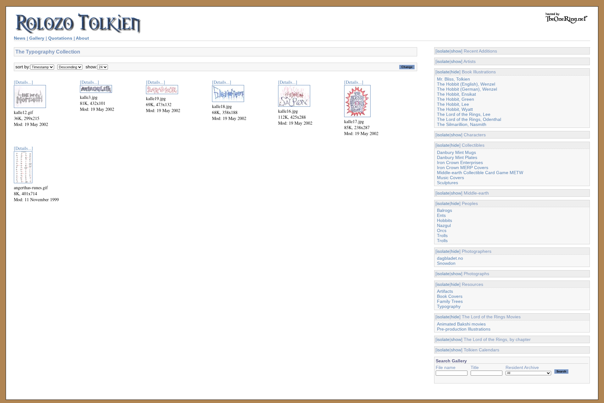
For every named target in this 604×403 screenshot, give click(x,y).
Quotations (60, 38)
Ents (441, 215)
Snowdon (446, 263)
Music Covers (450, 177)
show (456, 51)
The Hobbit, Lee (453, 104)
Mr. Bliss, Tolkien (453, 79)
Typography (449, 306)
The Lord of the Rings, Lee (463, 114)
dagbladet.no (450, 258)
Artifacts (445, 291)
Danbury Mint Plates (457, 157)
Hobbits (444, 220)
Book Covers (449, 296)
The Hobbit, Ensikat (456, 94)
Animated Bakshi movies (461, 323)
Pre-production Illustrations (463, 329)
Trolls (442, 235)
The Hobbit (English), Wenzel (466, 84)
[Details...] (23, 82)
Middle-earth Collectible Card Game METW (480, 172)
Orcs (441, 230)
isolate (443, 51)
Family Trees (450, 301)
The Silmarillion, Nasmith (461, 124)
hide (455, 71)
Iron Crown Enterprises (460, 162)
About (82, 38)
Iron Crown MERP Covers (462, 167)
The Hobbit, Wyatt (455, 109)
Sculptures (447, 182)
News (19, 38)
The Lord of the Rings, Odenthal (469, 119)
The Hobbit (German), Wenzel (467, 89)
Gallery (36, 38)
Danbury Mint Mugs (456, 152)
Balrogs (444, 210)
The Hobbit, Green (455, 99)
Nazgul (444, 225)
